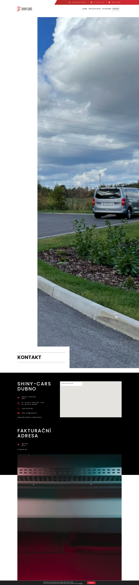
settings (80, 583)
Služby (84, 9)
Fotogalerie (106, 9)
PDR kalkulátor (94, 9)
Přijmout (91, 582)
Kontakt (116, 9)
